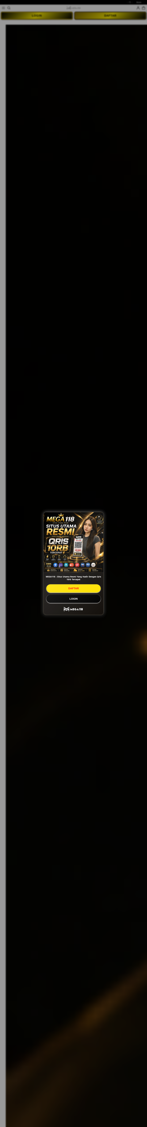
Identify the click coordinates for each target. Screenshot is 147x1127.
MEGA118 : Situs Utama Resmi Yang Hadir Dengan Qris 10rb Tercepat (73, 578)
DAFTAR (73, 588)
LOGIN (73, 598)
